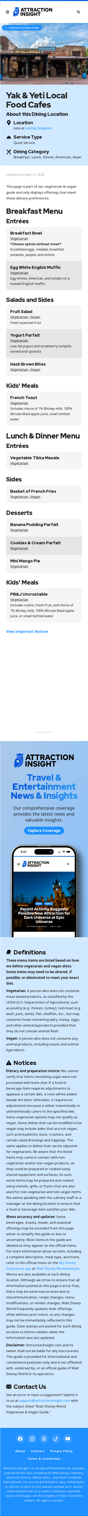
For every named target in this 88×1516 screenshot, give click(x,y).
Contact (37, 1451)
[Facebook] (20, 1438)
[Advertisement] (44, 685)
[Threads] (44, 1438)
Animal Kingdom (38, 128)
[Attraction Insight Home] (32, 12)
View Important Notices (27, 631)
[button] (44, 54)
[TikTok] (56, 1438)
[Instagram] (32, 1438)
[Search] (78, 11)
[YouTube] (67, 1438)
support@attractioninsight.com (44, 1400)
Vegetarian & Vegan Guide (24, 27)
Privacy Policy (61, 1451)
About (20, 1451)
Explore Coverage (44, 830)
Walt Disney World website (58, 1268)
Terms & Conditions (44, 1458)
